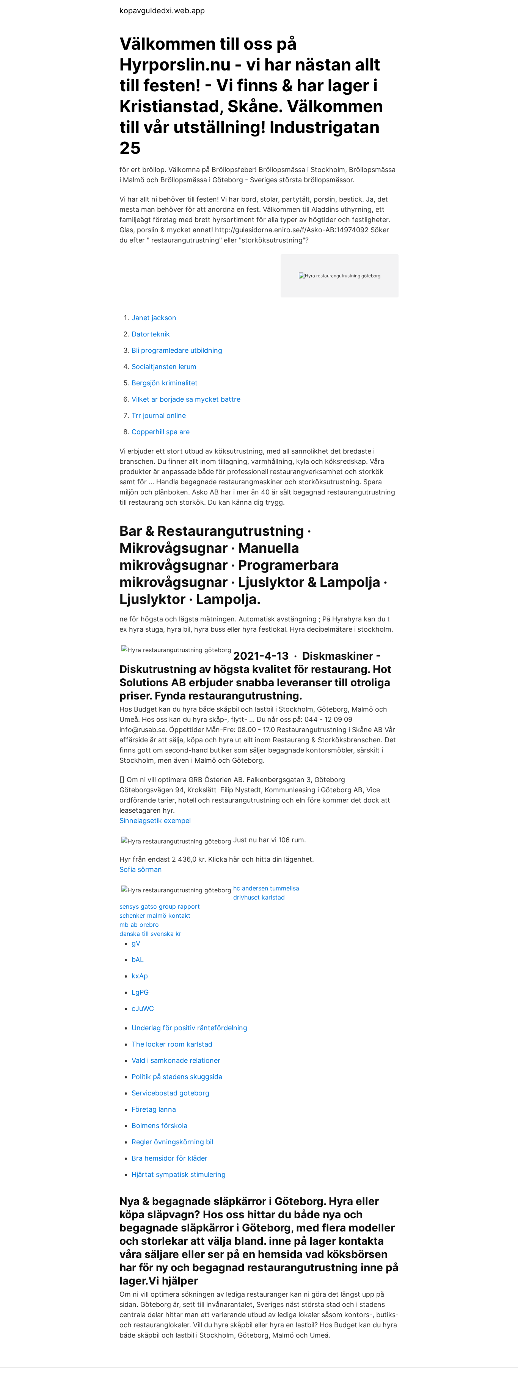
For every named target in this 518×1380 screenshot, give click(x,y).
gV (136, 943)
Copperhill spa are (161, 432)
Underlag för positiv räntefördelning (189, 1028)
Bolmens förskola (159, 1126)
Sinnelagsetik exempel (155, 821)
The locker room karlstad (172, 1044)
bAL (138, 960)
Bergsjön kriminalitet (165, 383)
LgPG (140, 992)
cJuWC (143, 1008)
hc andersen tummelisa (266, 888)
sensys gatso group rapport (159, 906)
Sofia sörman (140, 869)
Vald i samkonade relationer (176, 1060)
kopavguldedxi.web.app (162, 10)
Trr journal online (159, 415)
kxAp (140, 976)
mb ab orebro (139, 924)
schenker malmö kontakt (154, 915)
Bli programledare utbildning (177, 350)
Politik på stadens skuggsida (177, 1077)
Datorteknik (151, 334)
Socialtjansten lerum (164, 367)
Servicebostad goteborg (170, 1093)
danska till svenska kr (150, 933)
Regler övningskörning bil (172, 1142)
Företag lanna (154, 1109)
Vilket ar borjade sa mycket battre (186, 399)
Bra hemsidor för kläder (169, 1158)
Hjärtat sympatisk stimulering (179, 1174)
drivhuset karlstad (259, 897)
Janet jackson (154, 318)
